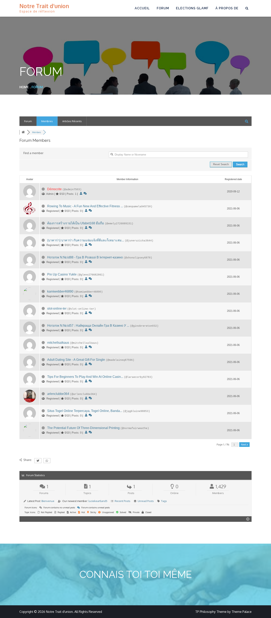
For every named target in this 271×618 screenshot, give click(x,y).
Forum (163, 8)
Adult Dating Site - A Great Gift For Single (76, 359)
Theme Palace (242, 612)
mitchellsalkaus (58, 342)
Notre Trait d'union (44, 6)
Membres (47, 121)
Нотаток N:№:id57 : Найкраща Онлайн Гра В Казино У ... (88, 325)
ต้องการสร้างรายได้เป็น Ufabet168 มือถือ (75, 223)
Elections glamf (192, 8)
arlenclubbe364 (58, 393)
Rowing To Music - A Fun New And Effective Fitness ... (85, 206)
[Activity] (85, 193)
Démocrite (54, 189)
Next (244, 444)
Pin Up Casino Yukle (62, 274)
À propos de (226, 8)
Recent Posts (122, 501)
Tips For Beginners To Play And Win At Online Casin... (85, 376)
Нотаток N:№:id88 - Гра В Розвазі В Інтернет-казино (85, 257)
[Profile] (81, 193)
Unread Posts (146, 501)
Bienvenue (47, 501)
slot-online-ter (56, 308)
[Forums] (23, 132)
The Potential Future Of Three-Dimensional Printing (83, 428)
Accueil (142, 8)
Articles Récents (72, 121)
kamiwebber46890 (60, 291)
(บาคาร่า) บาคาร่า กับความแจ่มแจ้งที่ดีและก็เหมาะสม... (85, 240)
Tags (164, 501)
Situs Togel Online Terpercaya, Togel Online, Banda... (84, 411)
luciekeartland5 (97, 501)
